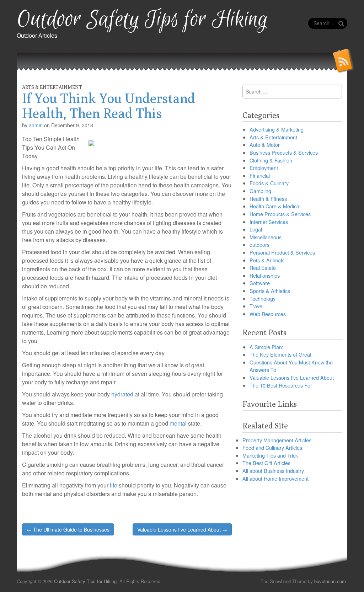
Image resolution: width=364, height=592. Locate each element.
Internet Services (269, 221)
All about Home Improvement (275, 478)
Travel (256, 306)
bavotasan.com (330, 581)
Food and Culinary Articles (272, 447)
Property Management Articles (276, 440)
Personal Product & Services (282, 252)
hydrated (122, 394)
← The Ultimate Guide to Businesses (68, 529)
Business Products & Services (284, 152)
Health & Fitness (268, 198)
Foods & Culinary (269, 183)
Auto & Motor (265, 144)
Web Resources (268, 314)
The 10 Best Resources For (281, 385)
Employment (264, 167)
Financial (260, 175)
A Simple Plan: (266, 347)
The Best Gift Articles (266, 462)
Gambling (260, 190)
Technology (262, 298)
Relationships (265, 275)
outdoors (259, 244)
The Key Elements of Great (280, 354)
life (113, 485)
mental (178, 423)
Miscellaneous (266, 237)
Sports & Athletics (270, 290)
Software (260, 283)
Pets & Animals (267, 260)
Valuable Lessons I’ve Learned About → (182, 529)
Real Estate (263, 267)
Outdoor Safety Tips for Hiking (142, 19)
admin (36, 125)
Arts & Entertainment (52, 87)
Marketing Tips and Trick (270, 455)
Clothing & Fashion (271, 160)
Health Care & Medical (275, 206)
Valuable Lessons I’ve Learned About (292, 377)
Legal (256, 229)
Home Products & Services (280, 214)
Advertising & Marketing (277, 129)
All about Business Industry (273, 470)
